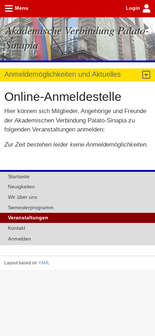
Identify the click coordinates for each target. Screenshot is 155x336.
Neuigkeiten (21, 186)
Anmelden (19, 239)
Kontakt (16, 228)
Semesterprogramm (31, 207)
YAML (44, 262)
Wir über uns (22, 197)
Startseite (19, 176)
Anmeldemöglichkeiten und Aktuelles (62, 74)
